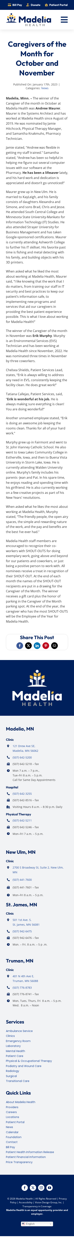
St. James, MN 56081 (26, 924)
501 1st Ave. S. (22, 920)
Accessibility (25, 1202)
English (30, 1223)
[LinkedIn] (37, 645)
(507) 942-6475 (22, 931)
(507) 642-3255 (22, 793)
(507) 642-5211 (22, 820)
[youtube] (49, 1188)
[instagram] (41, 1188)
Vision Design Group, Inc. (48, 1202)
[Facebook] (19, 645)
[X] (28, 645)
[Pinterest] (45, 645)
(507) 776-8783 (22, 987)
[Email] (54, 645)
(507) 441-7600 (22, 880)
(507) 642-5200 (22, 757)
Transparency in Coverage (37, 1206)
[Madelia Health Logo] (28, 15)
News (45, 88)
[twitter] (33, 1188)
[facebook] (25, 1188)
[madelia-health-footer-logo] (37, 671)
